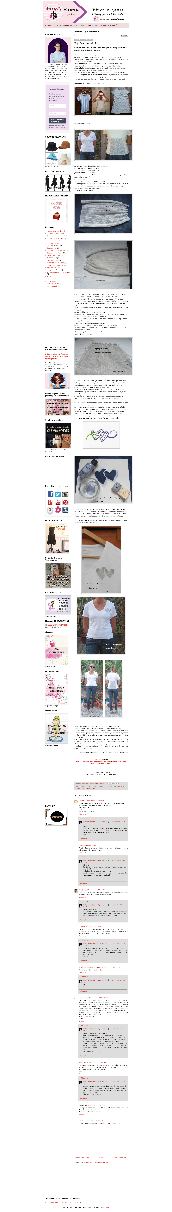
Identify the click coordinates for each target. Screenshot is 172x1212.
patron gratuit (52, 286)
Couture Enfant (52, 241)
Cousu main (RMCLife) (55, 238)
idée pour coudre (53, 284)
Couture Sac (51, 248)
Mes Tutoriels (90, 788)
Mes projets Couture (54, 270)
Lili (80, 845)
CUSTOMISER (109, 786)
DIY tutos (117, 786)
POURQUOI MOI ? (109, 25)
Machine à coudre (53, 260)
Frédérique (83, 890)
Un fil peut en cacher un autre (90, 967)
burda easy (51, 281)
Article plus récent (82, 1157)
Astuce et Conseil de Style (56, 231)
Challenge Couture (86, 786)
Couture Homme (53, 246)
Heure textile (83, 998)
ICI (79, 755)
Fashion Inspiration (53, 255)
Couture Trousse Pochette (56, 250)
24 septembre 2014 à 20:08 (93, 1120)
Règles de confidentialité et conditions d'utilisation (65, 1202)
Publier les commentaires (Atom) (96, 1162)
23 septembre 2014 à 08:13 (98, 998)
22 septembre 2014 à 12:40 (96, 926)
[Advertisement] (57, 317)
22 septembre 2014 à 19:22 (110, 967)
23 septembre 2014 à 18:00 (98, 1062)
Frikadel (82, 801)
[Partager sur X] (115, 784)
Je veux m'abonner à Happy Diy (57, 121)
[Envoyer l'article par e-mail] (108, 784)
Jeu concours (52, 258)
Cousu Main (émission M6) (56, 236)
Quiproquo (83, 926)
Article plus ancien (120, 1157)
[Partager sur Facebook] (116, 784)
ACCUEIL (48, 25)
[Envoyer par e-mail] (111, 784)
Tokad (81, 1120)
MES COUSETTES (89, 25)
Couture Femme (98, 786)
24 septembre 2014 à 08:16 (95, 1105)
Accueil (101, 1157)
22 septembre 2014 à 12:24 (96, 890)
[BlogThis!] (113, 784)
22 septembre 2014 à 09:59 (94, 801)
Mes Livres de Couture (55, 265)
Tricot (49, 276)
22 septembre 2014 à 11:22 (90, 845)
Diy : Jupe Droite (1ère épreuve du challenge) (93, 761)
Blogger (106, 1207)
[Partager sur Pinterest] (118, 784)
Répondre (82, 814)
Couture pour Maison (54, 253)
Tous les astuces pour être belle (58, 272)
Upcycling (50, 279)
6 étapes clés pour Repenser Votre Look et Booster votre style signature (57, 356)
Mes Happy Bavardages (55, 263)
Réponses (84, 818)
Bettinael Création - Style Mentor (95, 822)
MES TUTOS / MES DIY (66, 25)
